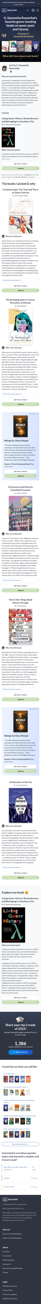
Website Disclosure (10, 1298)
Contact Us (7, 1264)
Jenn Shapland (21, 306)
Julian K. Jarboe (21, 493)
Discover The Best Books (12, 1234)
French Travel (9, 1187)
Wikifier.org (19, 1209)
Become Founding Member (13, 1268)
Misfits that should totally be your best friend (20, 1116)
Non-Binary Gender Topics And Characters (15, 1168)
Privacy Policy (8, 1290)
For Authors (7, 1256)
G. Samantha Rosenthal (23, 35)
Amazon (21, 168)
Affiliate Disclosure (10, 1286)
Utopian (7, 1178)
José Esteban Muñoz (21, 196)
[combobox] (27, 10)
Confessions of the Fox (20, 782)
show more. (6, 159)
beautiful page (17, 1032)
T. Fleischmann (21, 606)
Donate (5, 1272)
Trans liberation (9, 1074)
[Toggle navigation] (37, 10)
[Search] (27, 10)
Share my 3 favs (22, 1052)
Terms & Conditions (10, 1294)
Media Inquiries (8, 1260)
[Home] (9, 10)
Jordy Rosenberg (21, 785)
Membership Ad (33, 414)
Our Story (6, 1252)
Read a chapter (21, 164)
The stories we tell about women (15, 1087)
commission (28, 175)
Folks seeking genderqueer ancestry (16, 1129)
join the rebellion (20, 177)
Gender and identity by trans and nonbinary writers (19, 1101)
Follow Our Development (12, 1238)
